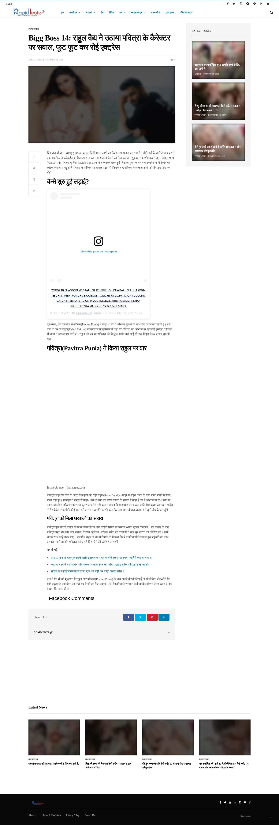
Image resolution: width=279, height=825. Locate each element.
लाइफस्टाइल (136, 12)
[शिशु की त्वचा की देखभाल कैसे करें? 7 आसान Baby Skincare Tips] (218, 101)
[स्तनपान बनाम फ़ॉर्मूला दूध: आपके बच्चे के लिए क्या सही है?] (218, 60)
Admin (198, 74)
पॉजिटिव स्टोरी (186, 12)
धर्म (120, 12)
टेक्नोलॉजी (155, 12)
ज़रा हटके (170, 12)
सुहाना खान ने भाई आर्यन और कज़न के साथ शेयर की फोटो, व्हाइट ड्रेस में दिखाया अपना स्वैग (100, 564)
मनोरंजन (73, 12)
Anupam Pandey (36, 60)
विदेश (111, 12)
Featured (33, 29)
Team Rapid (200, 115)
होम (62, 12)
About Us (32, 815)
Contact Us (90, 815)
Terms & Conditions (52, 815)
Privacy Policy (72, 815)
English (9, 4)
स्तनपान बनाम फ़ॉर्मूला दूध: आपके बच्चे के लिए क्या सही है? (53, 763)
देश (102, 12)
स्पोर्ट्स (89, 12)
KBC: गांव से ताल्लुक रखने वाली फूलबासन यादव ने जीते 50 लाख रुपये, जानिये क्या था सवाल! (102, 557)
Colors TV (84, 312)
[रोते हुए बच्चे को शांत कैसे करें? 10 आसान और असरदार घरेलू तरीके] (218, 142)
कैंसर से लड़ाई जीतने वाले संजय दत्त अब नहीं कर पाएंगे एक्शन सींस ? (87, 571)
